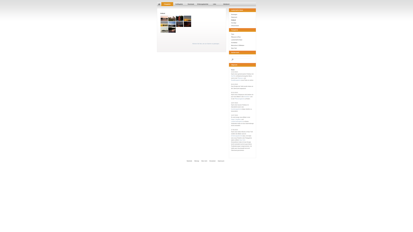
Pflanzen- (240, 78)
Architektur (234, 42)
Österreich (234, 17)
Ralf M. (233, 76)
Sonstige (233, 23)
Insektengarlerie (236, 109)
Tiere (232, 34)
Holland (233, 20)
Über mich (204, 161)
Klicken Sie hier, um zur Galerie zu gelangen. (205, 43)
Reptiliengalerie (236, 80)
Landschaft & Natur (236, 40)
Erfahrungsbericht (236, 136)
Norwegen (234, 14)
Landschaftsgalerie (237, 121)
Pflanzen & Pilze (236, 37)
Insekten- (247, 96)
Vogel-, (233, 119)
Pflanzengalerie (239, 99)
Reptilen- (238, 119)
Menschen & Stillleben (237, 45)
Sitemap (196, 161)
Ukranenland (235, 25)
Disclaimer (212, 161)
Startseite (189, 161)
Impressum (221, 161)
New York (234, 48)
